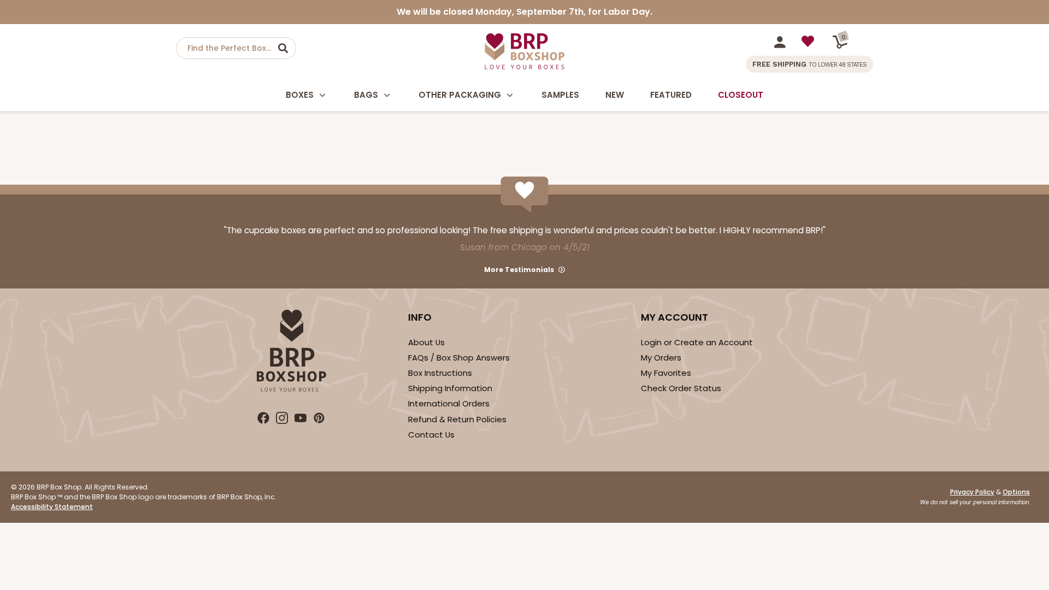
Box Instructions (440, 373)
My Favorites (666, 373)
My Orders (661, 357)
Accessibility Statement (52, 506)
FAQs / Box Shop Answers (459, 357)
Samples (560, 95)
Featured (671, 95)
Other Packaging (460, 95)
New (614, 95)
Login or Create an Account (697, 342)
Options (1016, 492)
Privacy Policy (972, 492)
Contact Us (431, 434)
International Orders (449, 403)
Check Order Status (681, 388)
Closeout (740, 95)
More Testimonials (519, 269)
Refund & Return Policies (457, 419)
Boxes (300, 95)
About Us (426, 342)
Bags (366, 95)
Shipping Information (450, 388)
